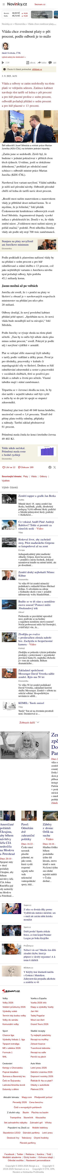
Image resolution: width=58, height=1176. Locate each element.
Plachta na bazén (39, 1112)
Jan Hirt (34, 1011)
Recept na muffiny (39, 1039)
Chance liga (8, 1035)
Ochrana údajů (45, 1157)
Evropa (21, 550)
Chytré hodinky (41, 1138)
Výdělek (6, 480)
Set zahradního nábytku (15, 1122)
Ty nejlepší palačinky (41, 1035)
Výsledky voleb (9, 1011)
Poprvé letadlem (10, 1072)
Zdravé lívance (38, 1044)
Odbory (43, 476)
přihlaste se (37, 69)
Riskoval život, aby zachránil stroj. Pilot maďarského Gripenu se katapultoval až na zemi (36, 542)
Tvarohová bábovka (40, 1048)
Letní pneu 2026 (39, 1068)
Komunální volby (10, 1024)
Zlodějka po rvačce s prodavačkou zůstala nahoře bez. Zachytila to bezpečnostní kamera (35, 639)
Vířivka (48, 1122)
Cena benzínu (36, 1102)
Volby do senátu (10, 1020)
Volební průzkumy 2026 (14, 1007)
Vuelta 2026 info (38, 1002)
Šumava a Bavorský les (13, 1076)
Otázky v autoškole (40, 1085)
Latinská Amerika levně (13, 1085)
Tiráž (48, 1154)
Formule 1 (7, 1052)
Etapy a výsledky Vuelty (42, 1007)
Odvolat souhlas (16, 1160)
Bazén (26, 1112)
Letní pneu (47, 1132)
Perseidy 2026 (20, 1102)
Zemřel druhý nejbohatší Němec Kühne (36, 573)
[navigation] (3, 4)
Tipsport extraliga (10, 1044)
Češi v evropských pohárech (28, 1107)
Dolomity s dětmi (10, 1089)
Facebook (9, 1154)
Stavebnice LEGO (11, 1132)
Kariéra (40, 1154)
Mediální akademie (12, 1157)
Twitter (20, 1154)
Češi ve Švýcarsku (11, 1080)
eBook (32, 62)
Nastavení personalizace (38, 1160)
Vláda (34, 476)
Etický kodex (30, 1157)
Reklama (30, 1154)
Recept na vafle (38, 1052)
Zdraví (21, 612)
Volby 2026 (7, 1002)
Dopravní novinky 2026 (42, 1076)
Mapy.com (27, 1097)
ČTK (18, 52)
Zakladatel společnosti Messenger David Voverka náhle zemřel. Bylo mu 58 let (36, 673)
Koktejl (21, 648)
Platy (25, 476)
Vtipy (20, 532)
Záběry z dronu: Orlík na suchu (48, 829)
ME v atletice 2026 (11, 1048)
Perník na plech (38, 1056)
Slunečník (28, 1117)
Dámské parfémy (31, 1132)
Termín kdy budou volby (14, 1015)
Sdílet (43, 62)
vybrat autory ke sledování (13, 57)
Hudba (21, 500)
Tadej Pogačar (38, 1015)
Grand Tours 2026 (39, 1024)
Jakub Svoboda (8, 52)
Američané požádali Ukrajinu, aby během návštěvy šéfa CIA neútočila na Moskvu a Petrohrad (7, 839)
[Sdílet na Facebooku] (50, 467)
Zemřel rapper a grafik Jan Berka (37, 496)
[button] (29, 126)
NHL (4, 1056)
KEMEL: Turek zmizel (31, 703)
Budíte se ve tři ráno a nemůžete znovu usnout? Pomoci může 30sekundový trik (36, 605)
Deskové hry (13, 1138)
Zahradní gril (36, 1122)
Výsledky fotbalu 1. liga (13, 1039)
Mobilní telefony (40, 1127)
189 (54, 62)
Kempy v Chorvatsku (12, 1068)
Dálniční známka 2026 (41, 1072)
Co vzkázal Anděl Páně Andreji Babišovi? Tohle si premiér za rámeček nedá (36, 525)
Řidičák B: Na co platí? (42, 1080)
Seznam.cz (39, 4)
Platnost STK (37, 1089)
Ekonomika (7, 249)
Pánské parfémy (28, 1143)
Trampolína (15, 1117)
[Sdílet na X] (54, 467)
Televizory (26, 1138)
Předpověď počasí (43, 1097)
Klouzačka (41, 1117)
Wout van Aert (37, 1020)
